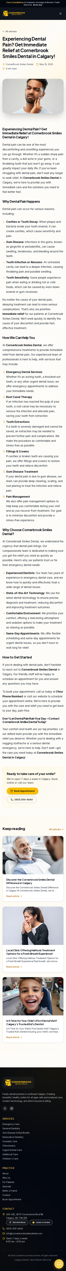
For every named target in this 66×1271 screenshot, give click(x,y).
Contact (6, 1195)
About (5, 1173)
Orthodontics (9, 1145)
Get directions (19, 1222)
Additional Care (10, 1154)
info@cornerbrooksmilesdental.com (24, 1233)
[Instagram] (11, 1108)
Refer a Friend (9, 1190)
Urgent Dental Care (12, 1150)
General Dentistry (11, 1128)
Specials (6, 1186)
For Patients (8, 1182)
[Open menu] (60, 13)
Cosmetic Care (9, 1141)
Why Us (6, 1177)
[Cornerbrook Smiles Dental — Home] (14, 13)
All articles (11, 31)
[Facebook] (4, 1108)
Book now (37, 5)
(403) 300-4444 (23, 799)
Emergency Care (10, 1124)
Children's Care (10, 1158)
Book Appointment (24, 791)
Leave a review (43, 1222)
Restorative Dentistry (12, 1137)
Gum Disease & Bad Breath (15, 1132)
